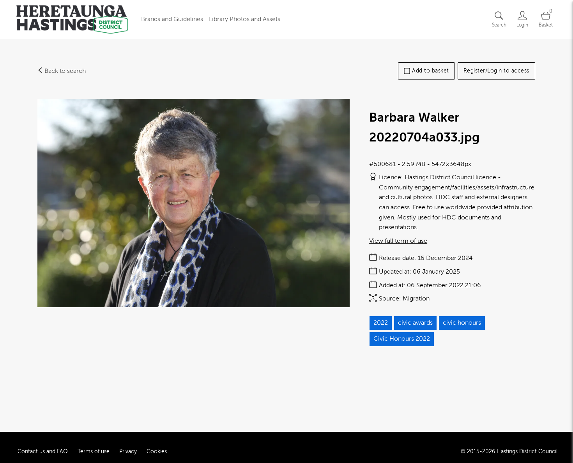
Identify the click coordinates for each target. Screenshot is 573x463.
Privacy (128, 451)
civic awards (415, 322)
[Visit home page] (72, 19)
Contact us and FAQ (43, 451)
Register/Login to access (496, 71)
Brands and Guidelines (172, 19)
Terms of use (94, 451)
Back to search (64, 70)
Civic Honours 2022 (401, 338)
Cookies (157, 451)
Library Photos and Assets (244, 19)
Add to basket (430, 71)
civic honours (462, 322)
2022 (380, 322)
